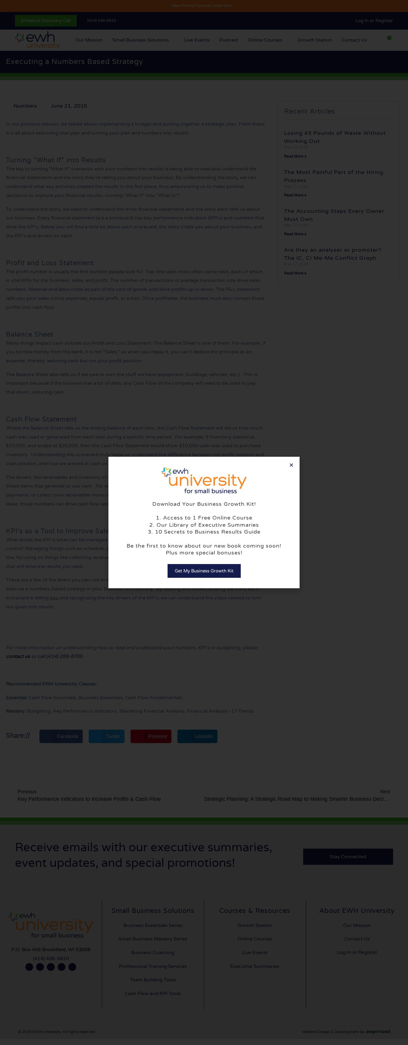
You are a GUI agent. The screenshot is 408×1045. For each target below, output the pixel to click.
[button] (291, 465)
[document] (204, 522)
